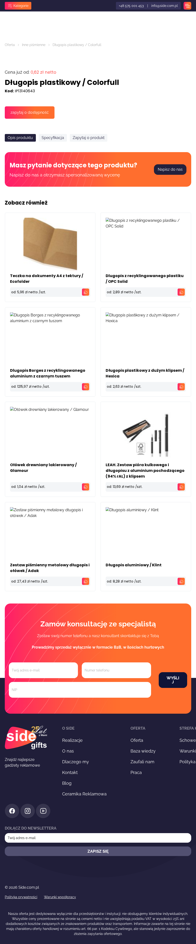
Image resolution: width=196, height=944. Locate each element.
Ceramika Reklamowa (84, 793)
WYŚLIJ (173, 680)
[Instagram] (27, 812)
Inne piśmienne (33, 45)
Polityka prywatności (21, 897)
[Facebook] (12, 812)
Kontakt (70, 772)
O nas (68, 750)
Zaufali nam (142, 761)
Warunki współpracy (60, 897)
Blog (66, 783)
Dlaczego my (75, 761)
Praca (136, 772)
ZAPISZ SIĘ (98, 851)
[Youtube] (43, 812)
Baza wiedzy (143, 750)
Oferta (10, 45)
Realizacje (72, 740)
